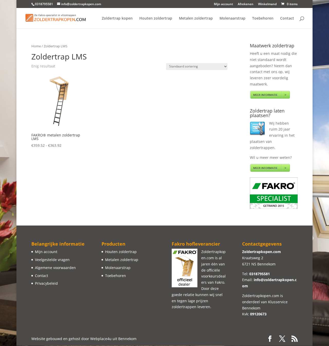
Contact (287, 18)
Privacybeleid (46, 283)
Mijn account (223, 4)
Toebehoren (262, 18)
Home (36, 46)
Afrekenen (245, 4)
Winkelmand (267, 4)
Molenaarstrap (232, 18)
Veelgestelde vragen (52, 259)
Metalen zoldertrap (196, 18)
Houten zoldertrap (155, 18)
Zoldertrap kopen (117, 18)
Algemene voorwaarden (55, 267)
